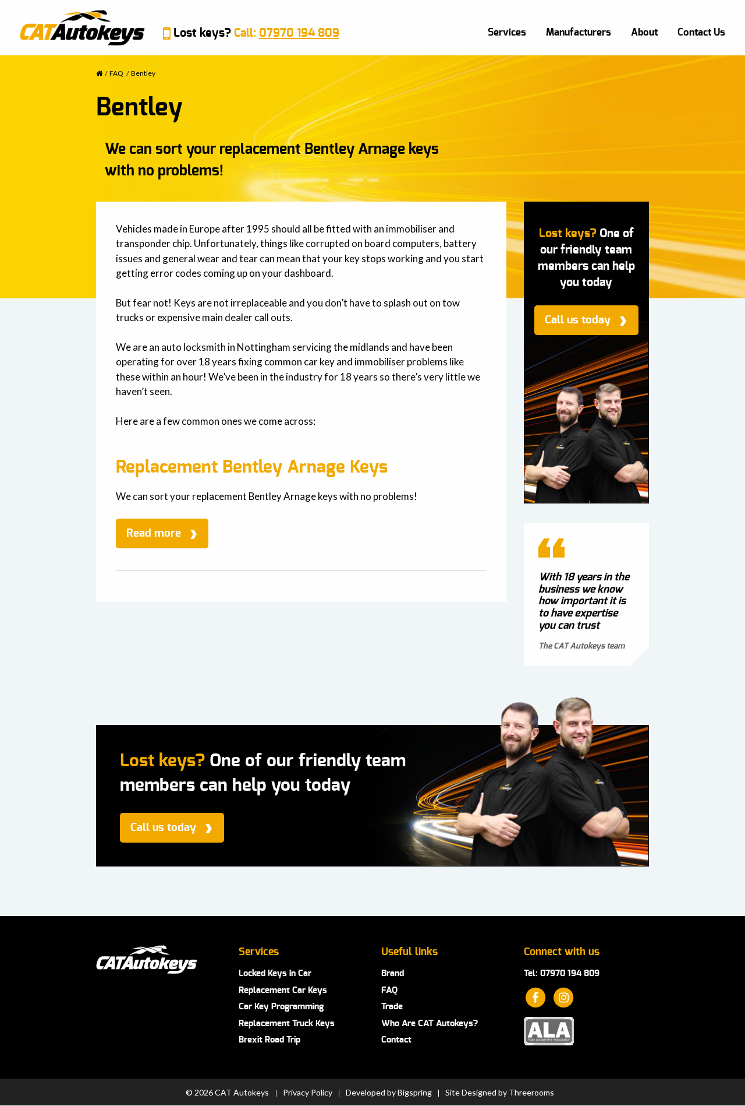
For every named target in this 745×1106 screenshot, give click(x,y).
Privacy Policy (307, 1093)
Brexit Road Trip (269, 1039)
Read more (153, 533)
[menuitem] (507, 32)
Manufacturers (578, 32)
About (644, 32)
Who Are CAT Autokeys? (429, 1023)
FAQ (389, 990)
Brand (392, 973)
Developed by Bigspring (389, 1093)
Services (507, 32)
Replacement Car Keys (283, 990)
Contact (396, 1039)
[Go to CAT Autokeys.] (99, 73)
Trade (392, 1006)
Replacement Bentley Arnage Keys (252, 467)
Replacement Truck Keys (287, 1023)
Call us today (578, 320)
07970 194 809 (299, 33)
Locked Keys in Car (275, 973)
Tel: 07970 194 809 (561, 973)
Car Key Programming (281, 1006)
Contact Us (701, 32)
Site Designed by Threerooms (499, 1093)
